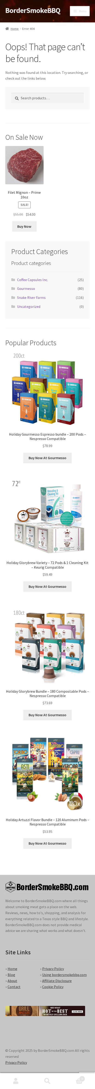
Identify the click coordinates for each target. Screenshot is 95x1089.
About (12, 980)
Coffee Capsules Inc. (32, 279)
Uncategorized (28, 306)
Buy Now (24, 226)
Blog (11, 974)
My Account (16, 1081)
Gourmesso (26, 288)
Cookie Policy (52, 986)
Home (15, 29)
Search (47, 1081)
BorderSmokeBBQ (32, 10)
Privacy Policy (53, 968)
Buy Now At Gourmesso (47, 457)
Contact (14, 986)
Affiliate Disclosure (57, 980)
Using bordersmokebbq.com (64, 974)
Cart (73, 1077)
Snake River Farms (31, 297)
